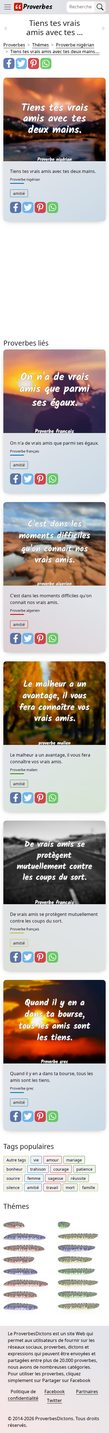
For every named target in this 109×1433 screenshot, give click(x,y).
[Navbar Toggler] (7, 6)
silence (13, 1187)
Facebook (54, 1391)
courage (61, 1169)
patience (84, 1169)
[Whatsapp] (45, 63)
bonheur (14, 1169)
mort (70, 1187)
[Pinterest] (33, 63)
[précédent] (9, 28)
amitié (19, 193)
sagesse (55, 1178)
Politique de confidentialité (23, 1394)
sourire (13, 1178)
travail (52, 1187)
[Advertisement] (54, 284)
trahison (38, 1169)
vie (36, 1160)
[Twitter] (21, 63)
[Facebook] (9, 63)
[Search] (100, 7)
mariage (74, 1160)
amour (52, 1160)
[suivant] (100, 28)
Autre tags (16, 1160)
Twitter (54, 1400)
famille (88, 1187)
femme (34, 1178)
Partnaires (87, 1391)
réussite (78, 1178)
